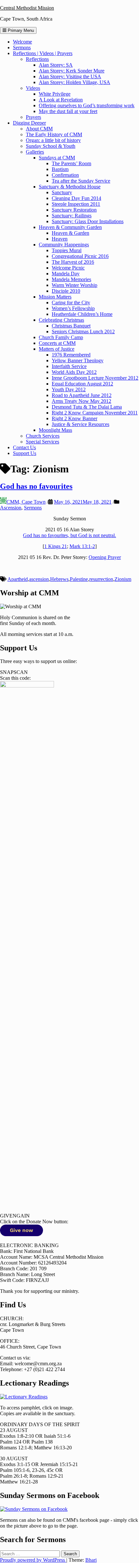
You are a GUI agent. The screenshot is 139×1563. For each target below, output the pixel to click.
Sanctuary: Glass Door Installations (87, 221)
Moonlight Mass (55, 430)
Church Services (42, 436)
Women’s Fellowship (73, 308)
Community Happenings (64, 244)
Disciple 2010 (66, 291)
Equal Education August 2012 (82, 383)
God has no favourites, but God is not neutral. (69, 535)
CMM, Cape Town (26, 502)
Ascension (10, 507)
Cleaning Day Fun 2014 (76, 198)
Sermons (22, 47)
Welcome (22, 41)
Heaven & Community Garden (70, 227)
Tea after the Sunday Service (81, 181)
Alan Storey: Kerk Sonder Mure (71, 70)
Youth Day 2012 (69, 389)
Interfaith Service (69, 366)
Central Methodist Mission (27, 8)
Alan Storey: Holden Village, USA (74, 82)
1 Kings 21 (55, 546)
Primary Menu (20, 30)
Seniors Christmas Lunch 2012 (83, 331)
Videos (33, 88)
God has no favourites (36, 486)
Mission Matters (55, 296)
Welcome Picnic (68, 267)
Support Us (24, 453)
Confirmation (65, 175)
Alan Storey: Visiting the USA (70, 76)
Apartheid (17, 579)
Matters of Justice (56, 349)
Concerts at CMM (57, 343)
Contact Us (24, 447)
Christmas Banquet (71, 325)
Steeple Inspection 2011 (76, 204)
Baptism (60, 169)
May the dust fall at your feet (68, 111)
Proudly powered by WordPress (33, 1560)
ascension (39, 579)
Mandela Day (66, 273)
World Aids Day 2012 (74, 372)
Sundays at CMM (57, 157)
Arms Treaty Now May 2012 (81, 401)
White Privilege (54, 94)
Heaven (60, 239)
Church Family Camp (61, 337)
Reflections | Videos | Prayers (42, 53)
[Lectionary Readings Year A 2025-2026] (24, 1396)
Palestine (79, 579)
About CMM (39, 128)
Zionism (122, 579)
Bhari (91, 1560)
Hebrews (59, 579)
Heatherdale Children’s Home (82, 314)
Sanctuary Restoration (74, 210)
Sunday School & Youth (50, 146)
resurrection (101, 579)
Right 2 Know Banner (74, 418)
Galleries (35, 152)
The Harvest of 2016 (73, 262)
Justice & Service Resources (80, 424)
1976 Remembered (71, 354)
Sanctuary (62, 192)
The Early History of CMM (54, 134)
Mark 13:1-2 (82, 546)
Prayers (33, 117)
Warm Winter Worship (74, 285)
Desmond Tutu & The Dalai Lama (87, 407)
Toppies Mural (66, 250)
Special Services (42, 441)
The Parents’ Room (71, 163)
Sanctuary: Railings (71, 215)
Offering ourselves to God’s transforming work (86, 105)
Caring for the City (71, 302)
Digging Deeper (29, 123)
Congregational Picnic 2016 (80, 256)
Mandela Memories (71, 279)
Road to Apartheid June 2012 (82, 395)
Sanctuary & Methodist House (70, 186)
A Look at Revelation (61, 99)
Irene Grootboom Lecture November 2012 (95, 378)
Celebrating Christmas (61, 320)
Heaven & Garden (70, 233)
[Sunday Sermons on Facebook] (34, 1509)
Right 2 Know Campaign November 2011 (95, 412)
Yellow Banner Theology (77, 360)
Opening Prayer (105, 557)
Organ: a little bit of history (53, 140)
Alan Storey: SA (56, 65)
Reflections (37, 59)
